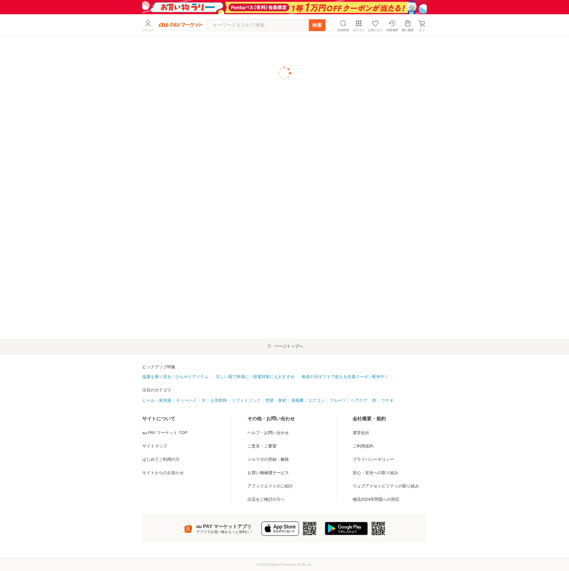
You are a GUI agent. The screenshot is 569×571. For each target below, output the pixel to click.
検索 (317, 25)
